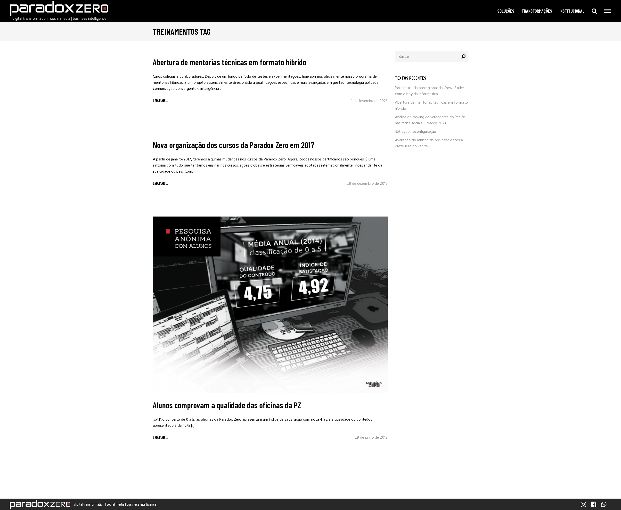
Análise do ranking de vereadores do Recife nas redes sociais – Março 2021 (430, 120)
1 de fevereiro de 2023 (369, 101)
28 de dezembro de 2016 (367, 184)
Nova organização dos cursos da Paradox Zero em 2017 (233, 145)
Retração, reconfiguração (415, 132)
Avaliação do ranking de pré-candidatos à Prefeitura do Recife (429, 143)
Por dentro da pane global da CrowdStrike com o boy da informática (429, 91)
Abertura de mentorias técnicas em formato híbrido (229, 62)
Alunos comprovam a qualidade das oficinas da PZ (227, 405)
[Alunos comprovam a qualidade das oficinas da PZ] (270, 305)
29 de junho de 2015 (371, 438)
